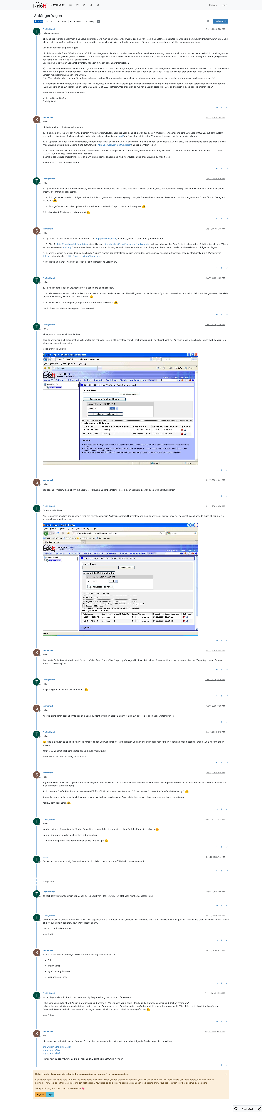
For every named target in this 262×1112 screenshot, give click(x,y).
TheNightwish (49, 29)
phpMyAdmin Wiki (51, 1050)
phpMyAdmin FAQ (51, 1053)
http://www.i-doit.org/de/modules (84, 256)
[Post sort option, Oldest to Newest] (208, 21)
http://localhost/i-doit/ (106, 238)
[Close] (225, 1074)
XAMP (121, 136)
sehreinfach (48, 117)
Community (57, 4)
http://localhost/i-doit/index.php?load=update (126, 244)
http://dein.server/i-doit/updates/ (114, 144)
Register (40, 1094)
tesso (45, 857)
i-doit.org (67, 247)
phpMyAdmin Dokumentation (57, 1046)
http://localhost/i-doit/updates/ (72, 244)
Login (50, 1094)
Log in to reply (221, 21)
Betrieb (40, 21)
